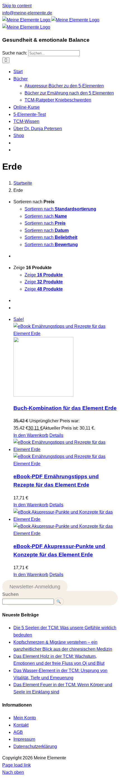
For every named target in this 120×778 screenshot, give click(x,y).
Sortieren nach (60, 209)
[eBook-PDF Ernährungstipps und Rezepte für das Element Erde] (65, 453)
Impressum (24, 739)
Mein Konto (24, 717)
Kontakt (20, 725)
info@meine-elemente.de (27, 13)
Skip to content (17, 5)
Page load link (16, 765)
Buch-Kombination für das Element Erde (65, 408)
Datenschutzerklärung (35, 746)
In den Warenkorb (30, 435)
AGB (18, 732)
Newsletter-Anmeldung (34, 586)
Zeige (44, 274)
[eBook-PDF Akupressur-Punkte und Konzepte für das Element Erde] (65, 523)
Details (56, 435)
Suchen (10, 594)
